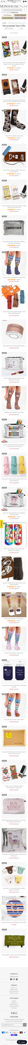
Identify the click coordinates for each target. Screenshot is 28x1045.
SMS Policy (14, 1008)
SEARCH (14, 1001)
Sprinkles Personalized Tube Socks (14, 412)
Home (4, 23)
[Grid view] (21, 29)
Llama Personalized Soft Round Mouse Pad (14, 922)
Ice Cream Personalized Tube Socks (14, 719)
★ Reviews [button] (1, 524)
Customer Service (14, 976)
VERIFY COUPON (14, 993)
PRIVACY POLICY (14, 1004)
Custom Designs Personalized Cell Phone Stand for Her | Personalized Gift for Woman (14, 64)
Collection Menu (14, 33)
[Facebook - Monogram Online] (11, 979)
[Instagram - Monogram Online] (14, 979)
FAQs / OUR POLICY (14, 991)
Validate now (14, 12)
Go (25, 1024)
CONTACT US (14, 988)
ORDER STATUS (14, 989)
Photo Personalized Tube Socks (14, 136)
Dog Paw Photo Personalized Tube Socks (14, 277)
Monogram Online (14, 1040)
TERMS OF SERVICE (14, 1006)
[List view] (23, 29)
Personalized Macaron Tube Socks (14, 618)
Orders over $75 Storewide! (14, 1)
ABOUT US (14, 1002)
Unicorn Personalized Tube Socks (14, 653)
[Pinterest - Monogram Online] (17, 979)
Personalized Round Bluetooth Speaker (14, 345)
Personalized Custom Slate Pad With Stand (14, 955)
